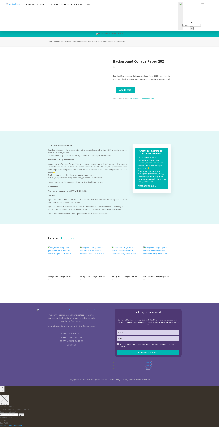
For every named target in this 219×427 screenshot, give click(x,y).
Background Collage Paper (85, 42)
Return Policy (114, 380)
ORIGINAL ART (29, 5)
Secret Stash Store (62, 42)
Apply (21, 415)
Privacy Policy (128, 380)
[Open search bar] (192, 22)
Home (50, 42)
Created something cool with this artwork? (151, 152)
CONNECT (65, 5)
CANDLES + (44, 5)
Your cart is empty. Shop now (11, 425)
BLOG (56, 5)
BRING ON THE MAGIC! (148, 352)
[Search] (192, 28)
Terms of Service (143, 380)
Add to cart (125, 89)
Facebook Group (147, 186)
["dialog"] (109, 409)
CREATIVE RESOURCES (83, 5)
